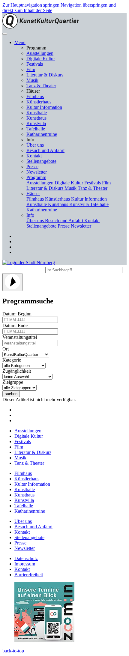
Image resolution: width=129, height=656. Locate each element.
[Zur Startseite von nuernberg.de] (28, 262)
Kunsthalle (36, 112)
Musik (32, 80)
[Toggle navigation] (4, 34)
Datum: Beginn (18, 313)
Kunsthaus (36, 118)
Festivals (34, 64)
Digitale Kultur (40, 58)
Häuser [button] (33, 193)
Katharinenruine (41, 134)
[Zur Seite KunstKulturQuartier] (40, 26)
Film (30, 69)
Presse (32, 166)
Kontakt (34, 155)
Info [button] (30, 215)
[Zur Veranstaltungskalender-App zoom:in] (44, 640)
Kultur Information (44, 107)
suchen (11, 394)
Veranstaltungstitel (20, 337)
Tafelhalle (35, 128)
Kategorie (12, 359)
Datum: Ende (16, 325)
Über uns (35, 145)
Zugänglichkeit (17, 371)
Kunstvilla (36, 123)
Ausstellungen (39, 53)
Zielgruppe (14, 382)
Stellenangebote (41, 161)
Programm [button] (36, 177)
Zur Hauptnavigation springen (30, 4)
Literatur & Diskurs (44, 74)
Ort (6, 348)
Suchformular (23, 269)
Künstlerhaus (38, 101)
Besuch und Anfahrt (45, 150)
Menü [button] (20, 42)
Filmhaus (35, 96)
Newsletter (36, 171)
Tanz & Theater (41, 85)
